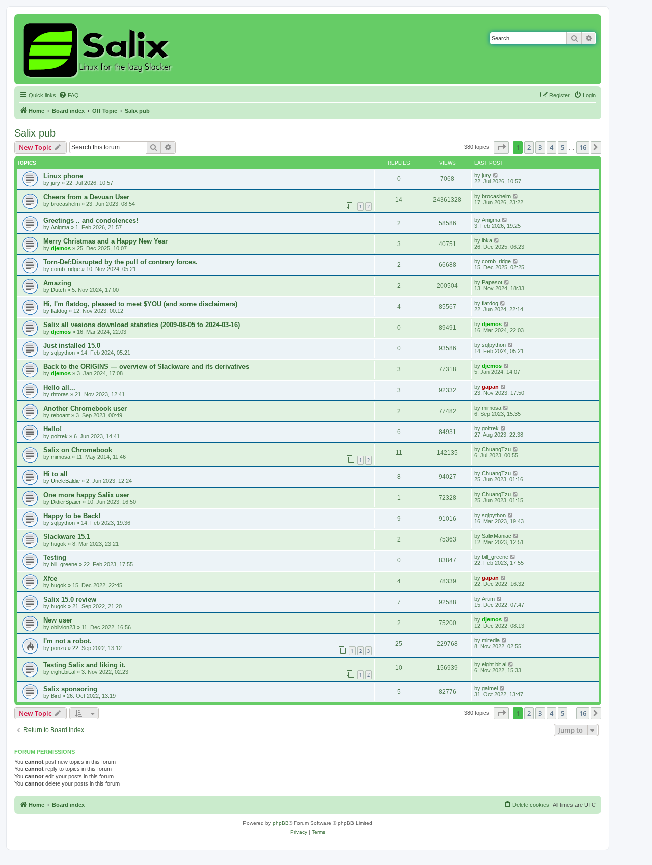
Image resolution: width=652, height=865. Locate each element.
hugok (58, 543)
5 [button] (562, 147)
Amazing (57, 283)
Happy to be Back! (71, 516)
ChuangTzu (496, 449)
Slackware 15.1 (66, 536)
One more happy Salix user (86, 495)
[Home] (99, 49)
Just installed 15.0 (71, 345)
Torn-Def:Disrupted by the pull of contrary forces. (120, 262)
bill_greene (64, 564)
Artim (488, 599)
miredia (491, 640)
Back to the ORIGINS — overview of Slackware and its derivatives (146, 366)
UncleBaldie (65, 481)
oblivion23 (63, 627)
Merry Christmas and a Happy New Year (105, 241)
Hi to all (55, 474)
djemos (61, 248)
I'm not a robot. (67, 641)
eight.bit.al (63, 672)
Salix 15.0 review (69, 599)
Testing (54, 557)
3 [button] (540, 147)
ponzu (58, 648)
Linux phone (63, 176)
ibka (487, 240)
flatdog (59, 311)
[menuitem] (69, 95)
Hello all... (59, 387)
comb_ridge (65, 269)
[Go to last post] (496, 175)
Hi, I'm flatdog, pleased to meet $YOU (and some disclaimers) (140, 304)
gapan (490, 387)
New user (57, 620)
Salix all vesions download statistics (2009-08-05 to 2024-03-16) (141, 325)
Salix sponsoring (70, 689)
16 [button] (582, 147)
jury (55, 183)
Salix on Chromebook (77, 450)
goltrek (59, 436)
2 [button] (529, 147)
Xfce (50, 578)
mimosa (491, 407)
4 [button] (551, 147)
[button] (501, 147)
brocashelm (65, 204)
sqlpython (63, 352)
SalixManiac (496, 536)
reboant (60, 415)
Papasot (492, 282)
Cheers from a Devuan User (86, 197)
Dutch (58, 290)
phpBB (281, 823)
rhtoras (60, 394)
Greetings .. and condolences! (90, 220)
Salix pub (35, 133)
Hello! (52, 429)
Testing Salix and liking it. (84, 665)
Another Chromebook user (85, 408)
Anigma (60, 227)
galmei (490, 688)
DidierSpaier (66, 502)
